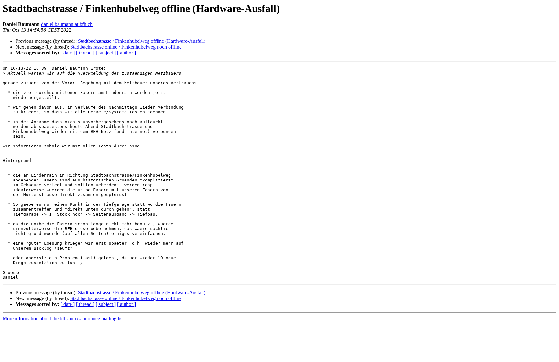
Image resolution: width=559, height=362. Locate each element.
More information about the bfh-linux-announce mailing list (63, 318)
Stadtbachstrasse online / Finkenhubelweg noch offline (125, 47)
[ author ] (126, 52)
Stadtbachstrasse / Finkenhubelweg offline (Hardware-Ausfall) (141, 41)
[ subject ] (106, 52)
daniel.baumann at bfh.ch (67, 24)
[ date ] (67, 52)
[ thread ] (85, 52)
